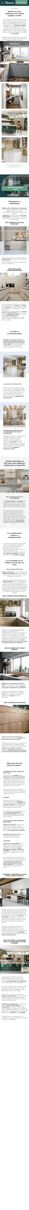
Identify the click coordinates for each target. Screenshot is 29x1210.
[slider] (14, 79)
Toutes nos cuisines (14, 165)
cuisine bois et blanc (20, 25)
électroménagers (19, 629)
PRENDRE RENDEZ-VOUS (15, 188)
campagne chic (16, 22)
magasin (13, 1019)
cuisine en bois (15, 504)
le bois (5, 39)
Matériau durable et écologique (11, 736)
